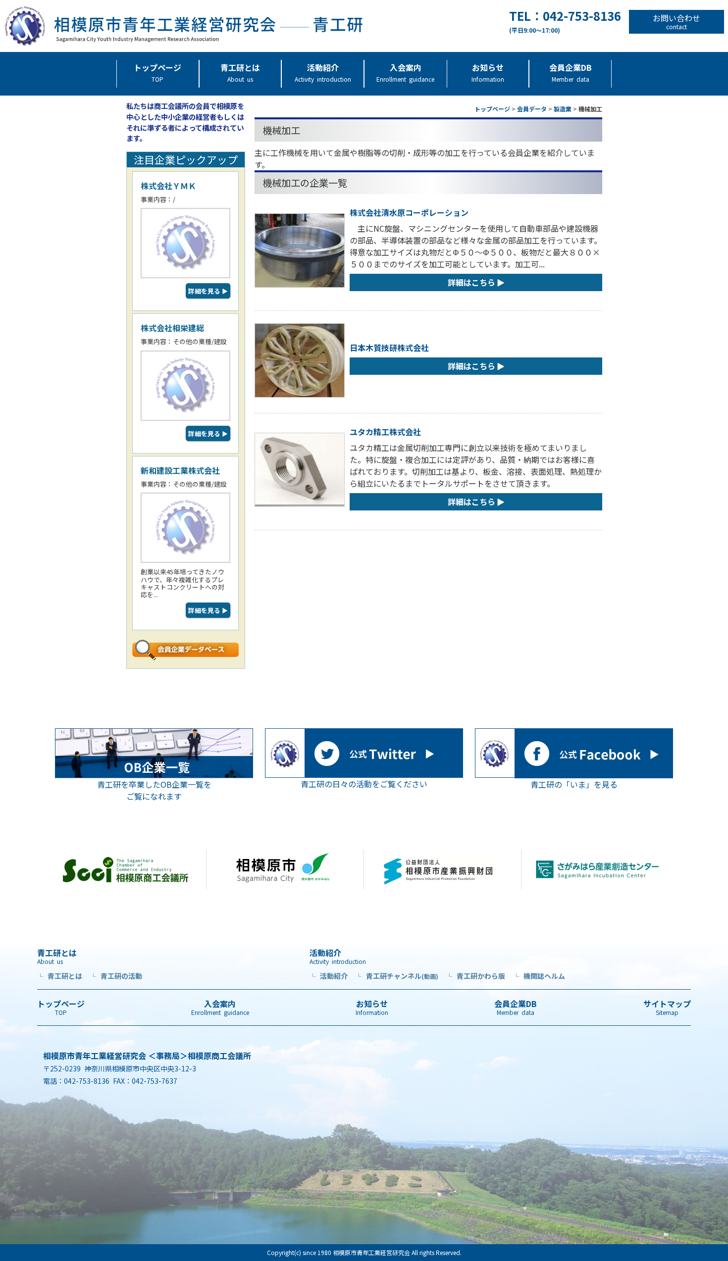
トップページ (157, 72)
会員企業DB (570, 72)
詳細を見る (208, 291)
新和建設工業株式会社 (180, 470)
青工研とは (240, 72)
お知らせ (487, 72)
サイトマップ (667, 1007)
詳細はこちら (471, 282)
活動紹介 (323, 72)
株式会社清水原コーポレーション (409, 212)
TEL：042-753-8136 (565, 22)
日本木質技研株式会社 (389, 347)
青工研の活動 (116, 975)
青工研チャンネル (397, 975)
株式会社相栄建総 (172, 328)
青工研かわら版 (475, 975)
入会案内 (405, 72)
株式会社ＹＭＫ (168, 186)
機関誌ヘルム (539, 975)
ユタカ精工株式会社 (385, 432)
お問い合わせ (676, 22)
